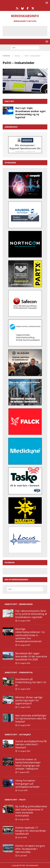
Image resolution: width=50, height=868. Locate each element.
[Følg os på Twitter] (33, 8)
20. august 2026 (24, 725)
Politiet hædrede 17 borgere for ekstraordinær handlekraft (30, 830)
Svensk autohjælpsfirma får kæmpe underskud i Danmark (31, 744)
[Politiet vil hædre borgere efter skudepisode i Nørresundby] (8, 848)
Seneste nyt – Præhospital (19, 672)
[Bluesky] (22, 8)
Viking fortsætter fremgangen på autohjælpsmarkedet (27, 783)
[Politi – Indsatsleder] (25, 92)
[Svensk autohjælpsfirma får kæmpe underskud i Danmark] (8, 744)
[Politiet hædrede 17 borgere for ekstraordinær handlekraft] (8, 830)
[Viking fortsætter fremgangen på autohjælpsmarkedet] (8, 783)
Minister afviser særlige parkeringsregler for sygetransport (28, 700)
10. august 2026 (24, 751)
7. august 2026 (23, 772)
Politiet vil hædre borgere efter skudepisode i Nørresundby (30, 849)
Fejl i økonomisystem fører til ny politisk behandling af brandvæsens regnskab (31, 614)
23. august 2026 (24, 663)
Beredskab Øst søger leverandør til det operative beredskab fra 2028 (31, 656)
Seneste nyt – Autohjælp (18, 734)
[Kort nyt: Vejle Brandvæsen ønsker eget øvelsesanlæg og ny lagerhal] (8, 110)
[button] (46, 3)
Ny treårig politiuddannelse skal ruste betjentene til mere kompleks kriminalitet (31, 811)
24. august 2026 (24, 620)
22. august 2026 (24, 689)
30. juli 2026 (22, 837)
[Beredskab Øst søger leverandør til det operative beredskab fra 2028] (8, 656)
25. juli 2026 (22, 855)
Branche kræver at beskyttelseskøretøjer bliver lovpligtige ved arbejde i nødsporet (28, 764)
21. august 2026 (24, 707)
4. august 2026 (23, 819)
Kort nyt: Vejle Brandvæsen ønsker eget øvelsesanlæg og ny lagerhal (30, 112)
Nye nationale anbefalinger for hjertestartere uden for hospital (31, 718)
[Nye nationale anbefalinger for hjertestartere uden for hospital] (8, 718)
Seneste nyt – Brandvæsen (19, 604)
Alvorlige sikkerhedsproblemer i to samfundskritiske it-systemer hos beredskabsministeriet (30, 635)
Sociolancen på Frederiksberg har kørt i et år (30, 682)
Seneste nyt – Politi (15, 799)
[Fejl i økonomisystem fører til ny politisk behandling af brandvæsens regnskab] (8, 613)
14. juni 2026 (22, 790)
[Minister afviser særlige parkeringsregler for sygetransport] (8, 700)
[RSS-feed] (17, 8)
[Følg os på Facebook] (27, 8)
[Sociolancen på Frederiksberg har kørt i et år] (8, 682)
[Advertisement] (27, 30)
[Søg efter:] (25, 47)
